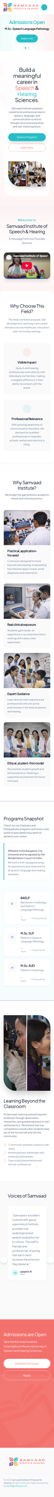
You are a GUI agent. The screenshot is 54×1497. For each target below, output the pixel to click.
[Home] (21, 7)
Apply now (27, 38)
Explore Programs (27, 137)
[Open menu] (49, 7)
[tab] (25, 48)
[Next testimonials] (50, 1259)
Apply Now (27, 147)
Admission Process (27, 1363)
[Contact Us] (44, 7)
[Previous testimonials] (3, 1259)
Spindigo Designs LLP (17, 1485)
